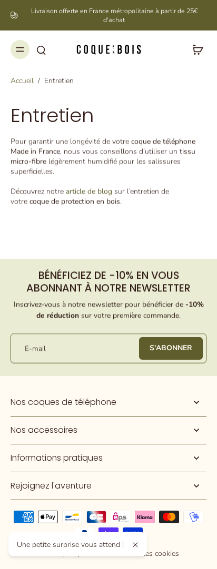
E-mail (35, 348)
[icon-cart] (194, 49)
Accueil (22, 81)
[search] (41, 49)
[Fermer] (135, 544)
